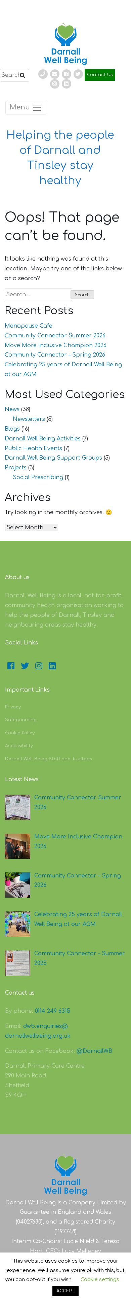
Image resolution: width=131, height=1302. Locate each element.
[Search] (22, 75)
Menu (21, 107)
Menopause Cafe (28, 326)
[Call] (43, 74)
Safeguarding (21, 719)
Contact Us (100, 74)
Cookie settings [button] (100, 1279)
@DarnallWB (94, 1051)
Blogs (12, 429)
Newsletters (29, 419)
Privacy (13, 707)
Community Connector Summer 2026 (55, 336)
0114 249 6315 (52, 1011)
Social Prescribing (38, 477)
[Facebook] (66, 74)
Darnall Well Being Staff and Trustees (48, 759)
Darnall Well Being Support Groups (53, 458)
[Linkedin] (66, 84)
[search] (14, 75)
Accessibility (19, 745)
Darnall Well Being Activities (43, 439)
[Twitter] (78, 74)
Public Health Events (33, 448)
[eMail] (54, 74)
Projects (16, 468)
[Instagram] (54, 84)
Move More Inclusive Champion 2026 (55, 345)
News (12, 409)
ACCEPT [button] (65, 1291)
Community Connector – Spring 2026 (55, 355)
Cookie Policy (20, 733)
